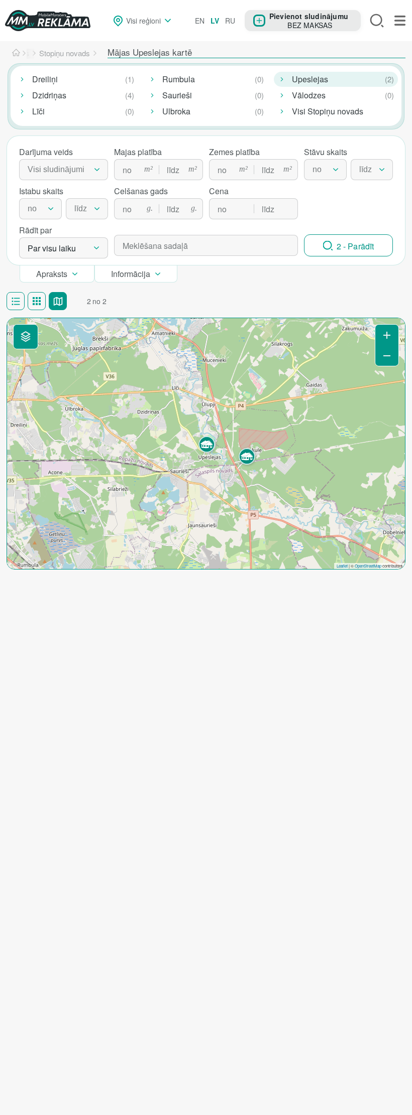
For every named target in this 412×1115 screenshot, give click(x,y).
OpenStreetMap (368, 566)
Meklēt (377, 21)
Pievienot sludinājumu (308, 16)
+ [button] (386, 335)
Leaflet (342, 566)
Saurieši (177, 95)
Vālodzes (309, 95)
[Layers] (26, 337)
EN (199, 21)
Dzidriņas (49, 95)
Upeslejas (310, 79)
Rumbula (178, 79)
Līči (38, 111)
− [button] (386, 355)
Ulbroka (176, 111)
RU (230, 21)
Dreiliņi (45, 79)
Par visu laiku (52, 248)
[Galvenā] (16, 53)
